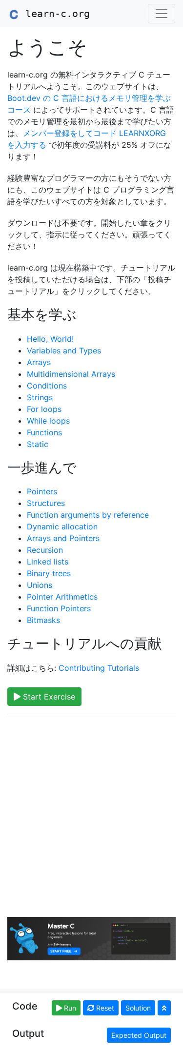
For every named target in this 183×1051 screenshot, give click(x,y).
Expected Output (138, 1035)
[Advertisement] (91, 813)
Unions (39, 585)
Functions (44, 432)
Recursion (45, 550)
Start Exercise (47, 696)
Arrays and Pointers (63, 538)
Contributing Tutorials (99, 668)
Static (37, 444)
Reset (104, 1008)
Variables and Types (64, 350)
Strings (40, 397)
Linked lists (47, 561)
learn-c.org (55, 13)
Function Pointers (59, 608)
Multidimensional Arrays (71, 374)
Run (69, 1008)
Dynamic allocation (62, 526)
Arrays (39, 362)
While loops (48, 421)
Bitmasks (43, 620)
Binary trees (49, 573)
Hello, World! (50, 339)
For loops (44, 409)
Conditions (47, 385)
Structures (46, 503)
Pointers (42, 491)
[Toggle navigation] (161, 13)
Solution (138, 1008)
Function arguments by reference (88, 515)
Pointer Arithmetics (62, 597)
